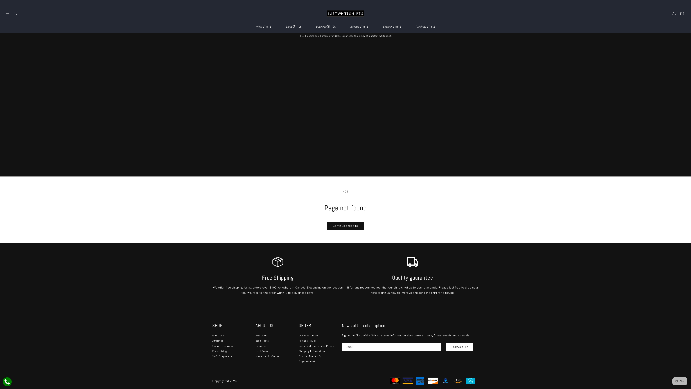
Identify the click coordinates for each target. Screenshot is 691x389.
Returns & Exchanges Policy (316, 346)
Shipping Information (312, 351)
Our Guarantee (308, 335)
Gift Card (218, 335)
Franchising (219, 351)
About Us (261, 335)
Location (261, 346)
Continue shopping (345, 226)
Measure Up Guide (267, 356)
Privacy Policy (307, 340)
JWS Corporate (222, 356)
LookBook (262, 351)
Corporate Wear (222, 346)
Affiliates (217, 340)
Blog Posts (262, 340)
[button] (8, 13)
